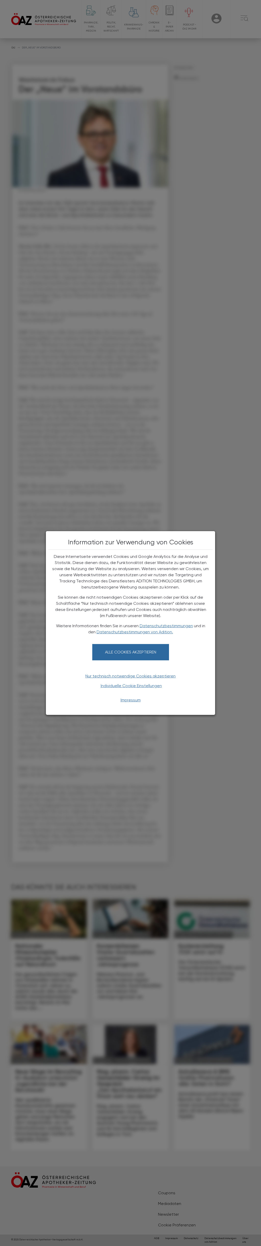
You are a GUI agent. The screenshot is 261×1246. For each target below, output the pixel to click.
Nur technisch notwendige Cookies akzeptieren (130, 676)
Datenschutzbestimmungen (166, 625)
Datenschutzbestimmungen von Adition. (135, 631)
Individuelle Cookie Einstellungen (131, 685)
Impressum (131, 700)
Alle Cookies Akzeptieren (130, 652)
